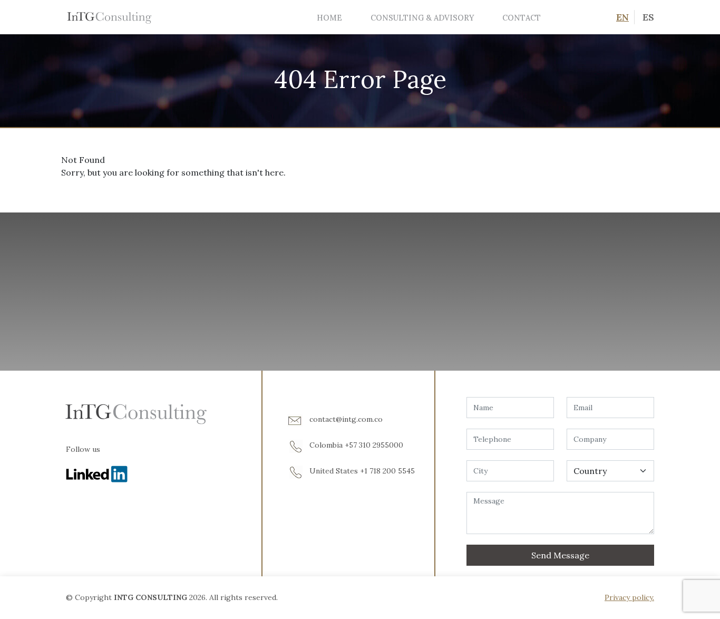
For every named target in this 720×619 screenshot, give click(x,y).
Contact (521, 18)
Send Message (560, 555)
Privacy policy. (629, 597)
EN (622, 17)
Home (329, 18)
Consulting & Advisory (422, 18)
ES (648, 17)
